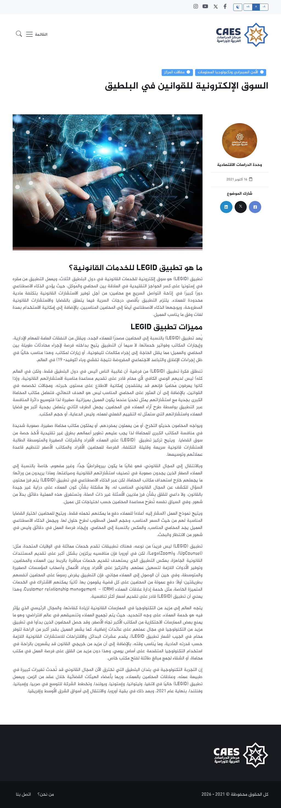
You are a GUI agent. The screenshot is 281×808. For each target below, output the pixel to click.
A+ (248, 7)
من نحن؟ (46, 794)
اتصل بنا (23, 794)
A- (264, 7)
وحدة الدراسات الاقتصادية (239, 165)
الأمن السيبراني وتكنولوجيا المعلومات (228, 72)
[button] (19, 35)
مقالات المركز (174, 72)
